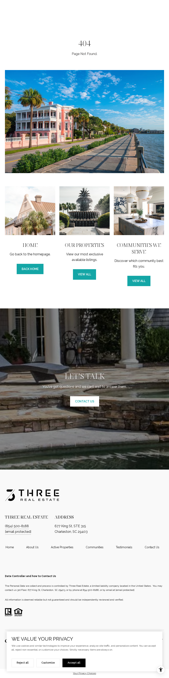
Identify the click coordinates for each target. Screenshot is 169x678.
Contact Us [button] (84, 401)
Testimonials (124, 547)
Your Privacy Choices (84, 673)
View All (84, 274)
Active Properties (62, 547)
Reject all (23, 662)
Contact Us (152, 547)
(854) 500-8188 (17, 526)
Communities (94, 547)
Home (10, 547)
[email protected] (125, 590)
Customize (48, 662)
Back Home (30, 269)
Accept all (74, 662)
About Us (32, 547)
